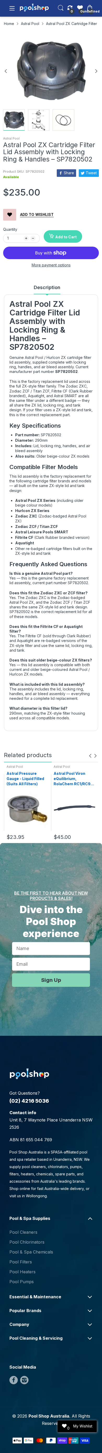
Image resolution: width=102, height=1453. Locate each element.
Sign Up (51, 980)
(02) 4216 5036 (29, 1101)
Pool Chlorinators (26, 1242)
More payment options (51, 265)
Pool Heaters (22, 1271)
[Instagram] (24, 1380)
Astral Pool (11, 138)
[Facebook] (13, 1380)
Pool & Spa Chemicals (31, 1252)
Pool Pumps (21, 1281)
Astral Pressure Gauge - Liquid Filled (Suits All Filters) (25, 778)
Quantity (10, 229)
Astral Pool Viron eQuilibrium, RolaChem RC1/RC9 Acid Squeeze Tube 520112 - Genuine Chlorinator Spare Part (72, 778)
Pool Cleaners (23, 1232)
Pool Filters (20, 1261)
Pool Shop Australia (49, 1416)
